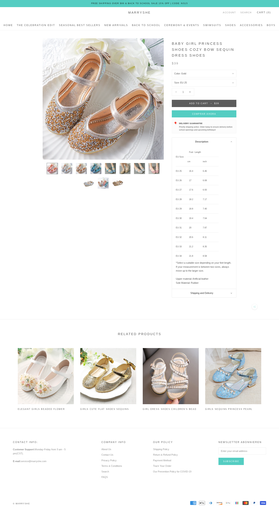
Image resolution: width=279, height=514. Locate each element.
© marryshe (21, 504)
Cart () (264, 12)
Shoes (230, 25)
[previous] (10, 378)
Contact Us (107, 454)
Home (8, 25)
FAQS (104, 477)
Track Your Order (162, 466)
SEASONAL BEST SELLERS (79, 25)
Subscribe (231, 461)
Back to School (146, 25)
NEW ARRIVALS (116, 25)
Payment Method (162, 460)
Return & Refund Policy (165, 454)
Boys (271, 25)
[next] (269, 378)
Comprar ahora (204, 114)
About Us (106, 449)
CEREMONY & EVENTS (181, 25)
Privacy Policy (109, 460)
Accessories (251, 25)
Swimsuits (212, 25)
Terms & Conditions (111, 466)
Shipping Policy (161, 449)
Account (229, 12)
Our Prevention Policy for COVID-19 (172, 471)
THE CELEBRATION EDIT (36, 25)
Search (246, 12)
